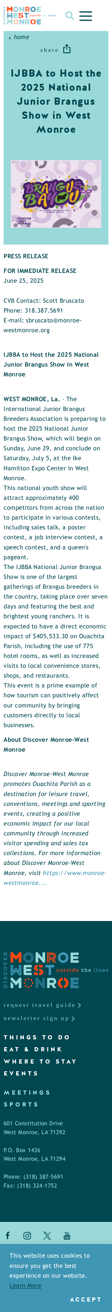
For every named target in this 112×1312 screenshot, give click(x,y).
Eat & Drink (33, 1049)
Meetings (27, 1092)
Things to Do (37, 1037)
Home (21, 37)
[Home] (30, 15)
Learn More (25, 1286)
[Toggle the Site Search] (70, 15)
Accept (86, 1299)
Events (21, 1073)
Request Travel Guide (40, 1005)
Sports (21, 1104)
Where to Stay (41, 1061)
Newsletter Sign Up (37, 1018)
